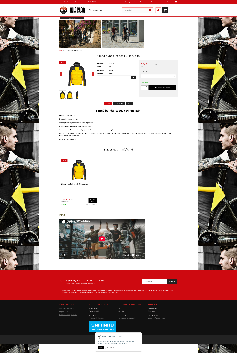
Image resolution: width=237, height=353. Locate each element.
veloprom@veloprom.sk (76, 2)
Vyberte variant (92, 200)
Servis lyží (128, 2)
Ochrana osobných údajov (68, 315)
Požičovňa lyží (144, 2)
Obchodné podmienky (157, 2)
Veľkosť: (144, 72)
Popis (107, 103)
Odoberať (172, 281)
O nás (135, 2)
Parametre (118, 103)
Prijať (100, 347)
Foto (129, 103)
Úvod (63, 2)
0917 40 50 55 (92, 2)
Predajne (169, 2)
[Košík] (165, 10)
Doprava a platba (65, 312)
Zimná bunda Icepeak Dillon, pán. (74, 184)
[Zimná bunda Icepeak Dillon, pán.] (77, 74)
